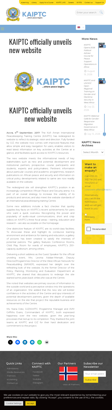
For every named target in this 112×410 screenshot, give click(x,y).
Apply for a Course (46, 2)
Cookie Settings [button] (13, 403)
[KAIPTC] (26, 12)
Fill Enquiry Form (90, 218)
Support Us (99, 2)
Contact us (89, 2)
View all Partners (71, 384)
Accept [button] (30, 403)
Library (34, 2)
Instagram (38, 383)
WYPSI (79, 2)
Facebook (38, 372)
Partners (11, 376)
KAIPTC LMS (60, 2)
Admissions (12, 368)
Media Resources (15, 372)
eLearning (25, 2)
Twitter (36, 375)
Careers (71, 2)
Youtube (37, 379)
